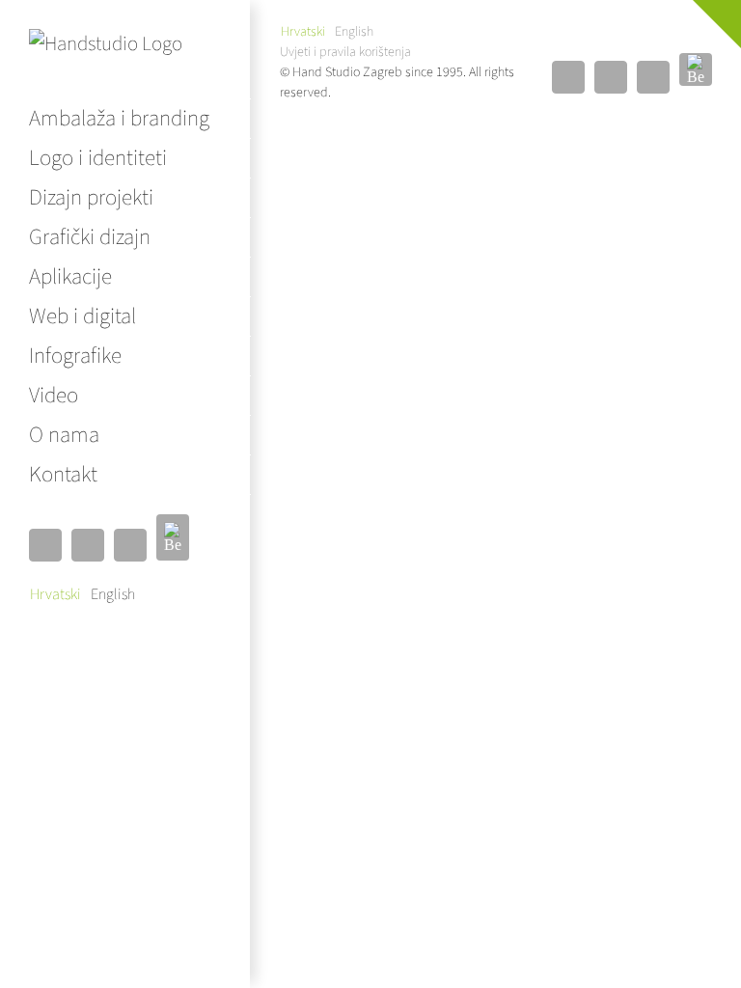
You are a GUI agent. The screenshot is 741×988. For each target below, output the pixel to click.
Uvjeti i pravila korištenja (345, 52)
